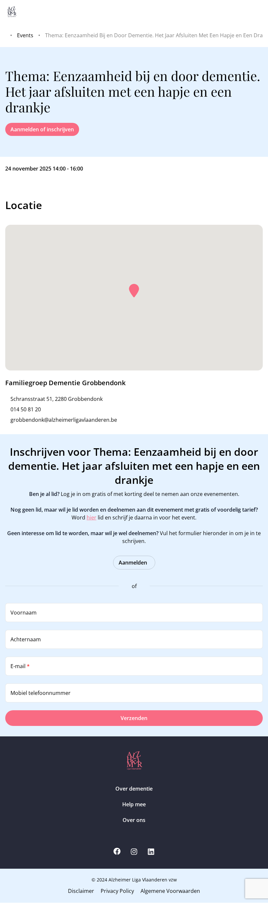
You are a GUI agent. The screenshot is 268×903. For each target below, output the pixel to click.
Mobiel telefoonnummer (40, 693)
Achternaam (25, 639)
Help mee (134, 804)
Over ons (134, 820)
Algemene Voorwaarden (170, 891)
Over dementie (134, 788)
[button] (134, 290)
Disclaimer (81, 891)
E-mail (20, 666)
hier (91, 517)
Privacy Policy (117, 891)
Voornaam (23, 612)
